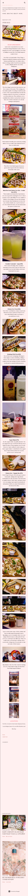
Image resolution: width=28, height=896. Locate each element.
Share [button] (3, 734)
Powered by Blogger (15, 891)
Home (4, 13)
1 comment (8, 882)
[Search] (25, 2)
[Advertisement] (14, 795)
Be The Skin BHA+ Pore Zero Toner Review (13, 878)
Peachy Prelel (7, 5)
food (6, 736)
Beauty (16, 13)
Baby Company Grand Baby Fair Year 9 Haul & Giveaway (13, 833)
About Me (10, 13)
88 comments (9, 836)
